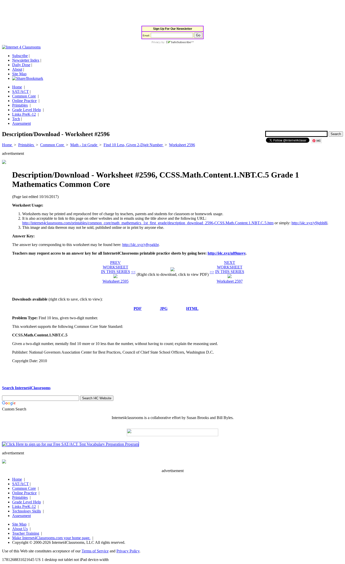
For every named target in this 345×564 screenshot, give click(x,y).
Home (17, 87)
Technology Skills (26, 511)
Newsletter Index (25, 60)
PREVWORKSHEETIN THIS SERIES (115, 267)
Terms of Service (95, 551)
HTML (192, 308)
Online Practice (24, 101)
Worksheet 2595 (116, 281)
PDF (138, 308)
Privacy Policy (127, 551)
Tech (16, 119)
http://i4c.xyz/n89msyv (226, 253)
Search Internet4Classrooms (26, 388)
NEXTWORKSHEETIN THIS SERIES (229, 267)
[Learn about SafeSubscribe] (172, 42)
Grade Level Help (26, 110)
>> (212, 272)
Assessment (21, 123)
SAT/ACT (20, 91)
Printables (20, 105)
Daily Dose (21, 65)
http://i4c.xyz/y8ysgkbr (140, 244)
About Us (20, 529)
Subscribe (20, 56)
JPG (163, 308)
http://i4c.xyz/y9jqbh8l (309, 223)
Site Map (19, 74)
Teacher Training (25, 533)
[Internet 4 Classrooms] (21, 47)
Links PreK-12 (24, 114)
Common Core (24, 96)
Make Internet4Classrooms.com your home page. (51, 538)
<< (133, 272)
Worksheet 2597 (230, 281)
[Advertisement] (94, 13)
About (17, 69)
